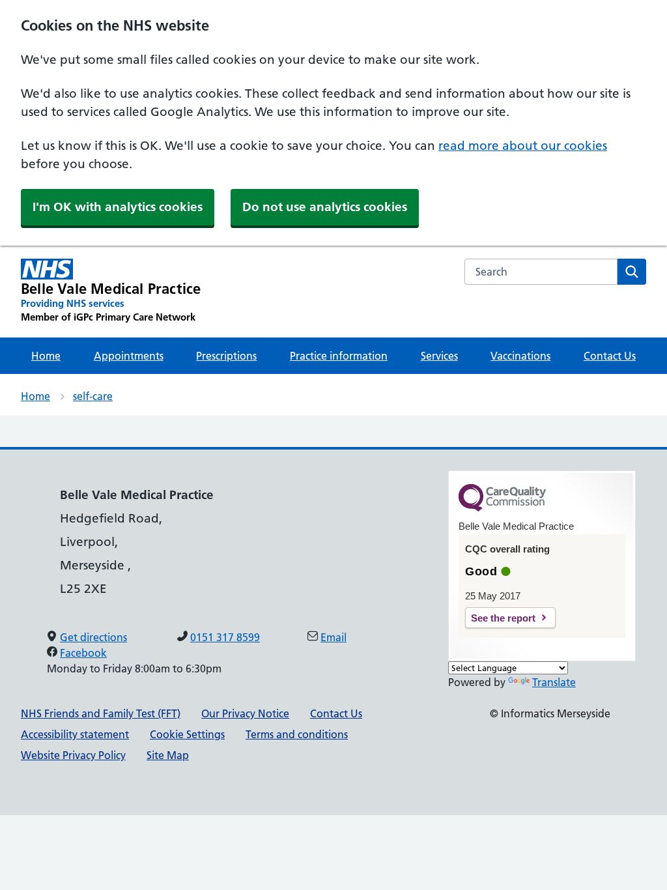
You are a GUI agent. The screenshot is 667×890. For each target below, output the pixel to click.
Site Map (168, 755)
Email (333, 637)
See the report (503, 618)
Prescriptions (226, 355)
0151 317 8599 (225, 637)
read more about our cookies (522, 145)
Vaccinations (520, 355)
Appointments (128, 355)
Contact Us (610, 355)
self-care (93, 396)
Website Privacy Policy (73, 755)
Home (46, 355)
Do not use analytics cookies (324, 206)
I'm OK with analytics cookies (118, 206)
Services (439, 355)
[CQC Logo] (502, 508)
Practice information (339, 355)
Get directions (93, 637)
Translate (554, 682)
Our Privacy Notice (245, 713)
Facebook (83, 652)
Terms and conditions (297, 734)
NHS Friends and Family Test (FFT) (100, 713)
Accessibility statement (75, 734)
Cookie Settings (187, 734)
